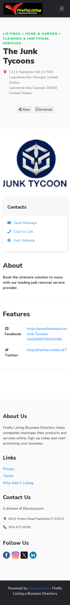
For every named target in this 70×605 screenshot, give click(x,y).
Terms (8, 476)
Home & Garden (41, 34)
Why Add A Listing (18, 483)
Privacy (8, 469)
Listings (12, 34)
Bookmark (45, 109)
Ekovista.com (38, 588)
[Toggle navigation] (61, 8)
